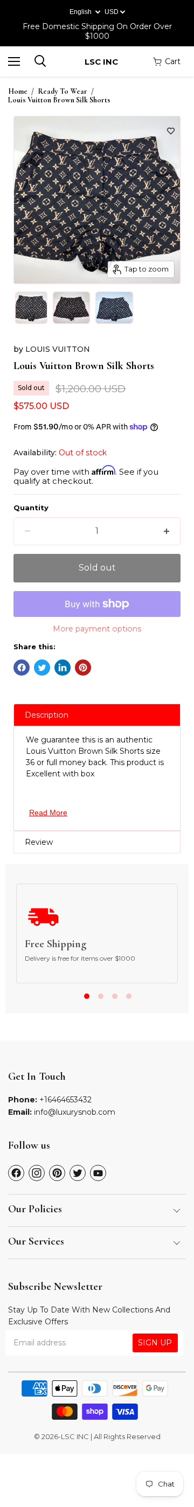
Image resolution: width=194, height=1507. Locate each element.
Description (46, 715)
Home (17, 91)
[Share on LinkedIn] (62, 667)
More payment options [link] (97, 628)
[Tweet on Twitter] (42, 667)
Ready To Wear (62, 91)
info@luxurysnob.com (74, 1112)
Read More (48, 812)
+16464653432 (65, 1100)
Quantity (30, 508)
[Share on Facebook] (21, 667)
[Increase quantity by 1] (166, 531)
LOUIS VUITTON (57, 349)
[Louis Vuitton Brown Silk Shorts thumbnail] (31, 307)
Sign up (155, 1343)
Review (39, 842)
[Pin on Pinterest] (83, 667)
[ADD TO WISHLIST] (171, 131)
